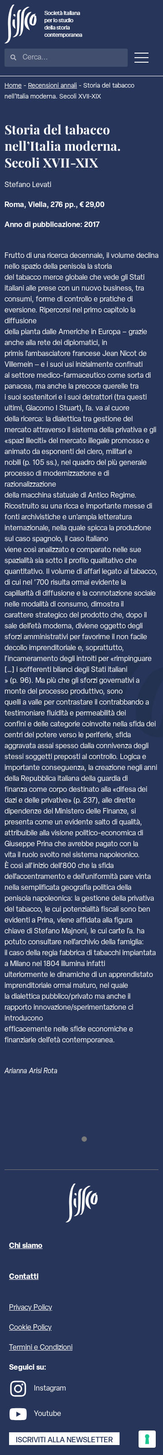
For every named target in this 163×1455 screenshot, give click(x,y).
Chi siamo (26, 1246)
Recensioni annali (52, 86)
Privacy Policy (30, 1308)
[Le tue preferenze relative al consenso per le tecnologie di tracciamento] (147, 1439)
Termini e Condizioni (40, 1347)
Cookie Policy (30, 1328)
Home (13, 86)
